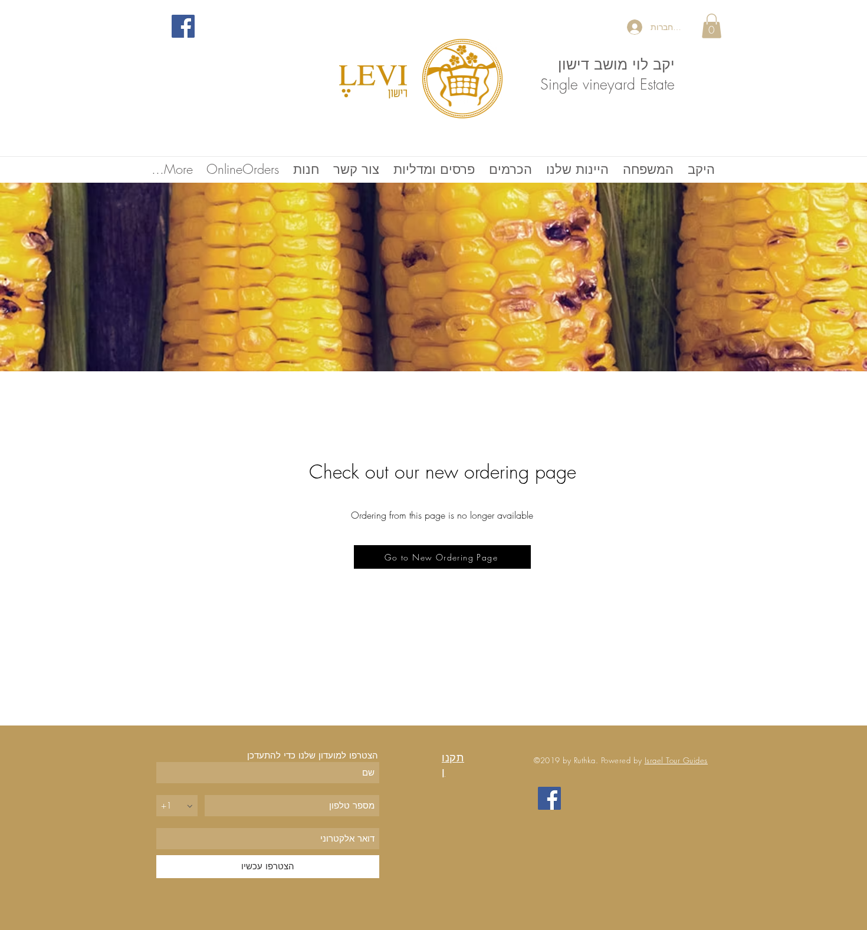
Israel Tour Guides (676, 760)
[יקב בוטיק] (183, 26)
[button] (711, 26)
